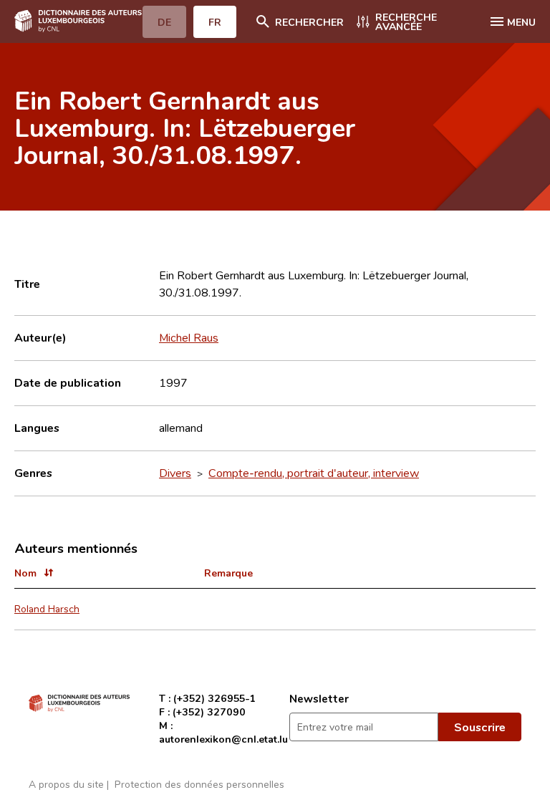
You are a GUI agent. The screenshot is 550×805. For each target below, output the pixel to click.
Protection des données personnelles (199, 784)
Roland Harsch (46, 608)
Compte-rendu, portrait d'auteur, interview (313, 473)
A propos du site (66, 784)
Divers (175, 473)
